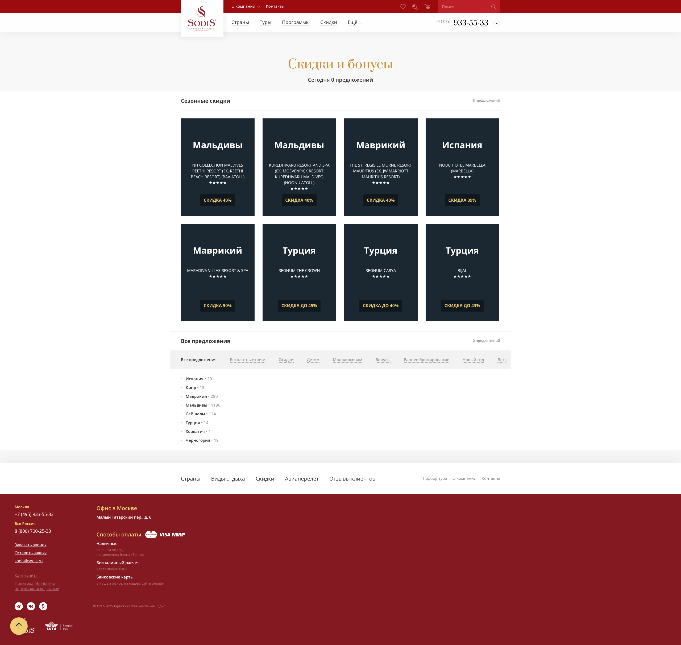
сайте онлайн (153, 583)
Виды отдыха (228, 478)
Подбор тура (435, 478)
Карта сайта (26, 575)
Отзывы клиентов (352, 478)
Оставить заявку (31, 553)
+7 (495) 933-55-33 (34, 514)
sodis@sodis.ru (29, 561)
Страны (190, 478)
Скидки (265, 478)
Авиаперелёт (302, 478)
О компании (243, 6)
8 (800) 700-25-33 (33, 531)
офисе (117, 583)
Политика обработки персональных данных (37, 586)
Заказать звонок (31, 545)
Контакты (491, 478)
